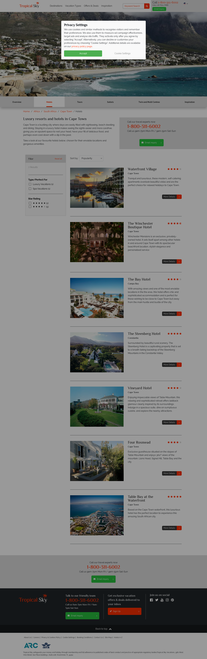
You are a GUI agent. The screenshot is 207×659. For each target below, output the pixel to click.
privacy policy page (82, 46)
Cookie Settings (122, 53)
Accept (83, 53)
